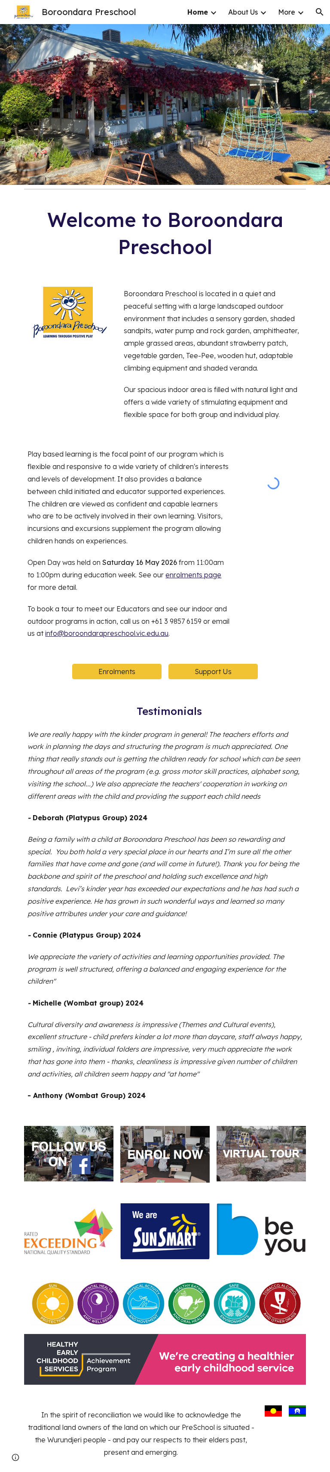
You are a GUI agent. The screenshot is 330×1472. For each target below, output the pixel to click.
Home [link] (197, 12)
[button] (319, 12)
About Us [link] (243, 12)
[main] (165, 233)
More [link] (286, 12)
